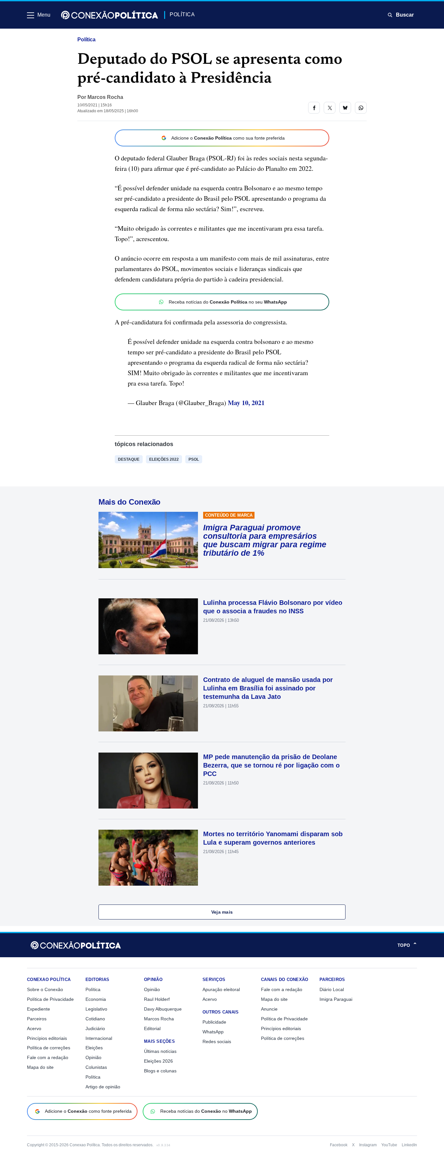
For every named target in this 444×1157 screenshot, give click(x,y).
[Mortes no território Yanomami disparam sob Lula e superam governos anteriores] (148, 858)
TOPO (407, 945)
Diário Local (332, 989)
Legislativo (96, 1009)
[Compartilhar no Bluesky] (345, 108)
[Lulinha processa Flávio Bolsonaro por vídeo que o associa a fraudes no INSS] (148, 626)
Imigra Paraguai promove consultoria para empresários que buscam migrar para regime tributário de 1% (264, 540)
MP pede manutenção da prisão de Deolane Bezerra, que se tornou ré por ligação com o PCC (271, 765)
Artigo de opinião (102, 1086)
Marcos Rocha (105, 97)
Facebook (338, 1145)
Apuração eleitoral (221, 989)
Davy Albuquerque (163, 1009)
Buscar (405, 15)
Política (86, 39)
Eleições (94, 1047)
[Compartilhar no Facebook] (314, 108)
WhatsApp (213, 1031)
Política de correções (48, 1047)
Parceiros (36, 1018)
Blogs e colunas (160, 1070)
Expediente (38, 1009)
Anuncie (269, 1009)
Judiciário (95, 1028)
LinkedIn (409, 1145)
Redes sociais (216, 1041)
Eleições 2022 (164, 459)
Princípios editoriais (47, 1038)
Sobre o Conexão (45, 989)
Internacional (98, 1038)
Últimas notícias (160, 1051)
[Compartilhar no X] (329, 108)
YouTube (389, 1145)
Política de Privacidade (50, 999)
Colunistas (96, 1067)
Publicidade (214, 1022)
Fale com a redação (47, 1057)
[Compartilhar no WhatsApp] (361, 108)
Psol (194, 459)
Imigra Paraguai (336, 999)
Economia (95, 999)
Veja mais (222, 912)
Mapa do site (40, 1067)
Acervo (34, 1028)
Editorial (152, 1028)
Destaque (128, 459)
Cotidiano (95, 1018)
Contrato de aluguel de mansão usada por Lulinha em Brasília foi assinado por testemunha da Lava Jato (268, 688)
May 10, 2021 (246, 402)
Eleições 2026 (158, 1061)
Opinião (93, 1057)
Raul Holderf (157, 999)
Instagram (368, 1145)
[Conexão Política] (109, 15)
